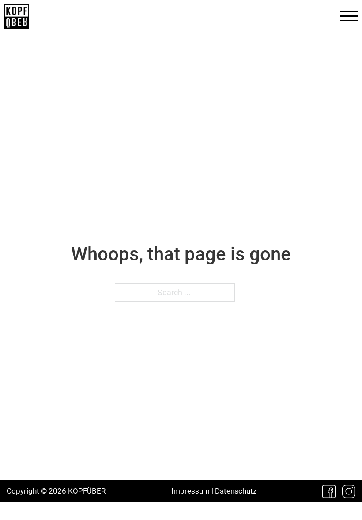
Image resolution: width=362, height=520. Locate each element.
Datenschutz (235, 491)
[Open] (349, 16)
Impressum (190, 491)
